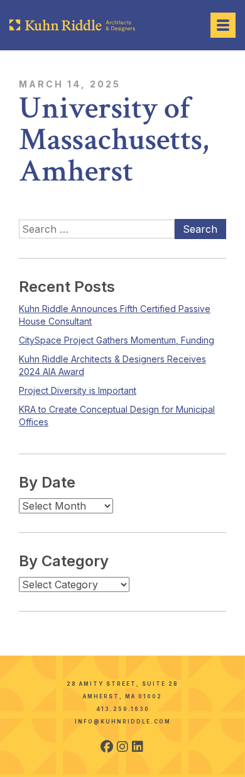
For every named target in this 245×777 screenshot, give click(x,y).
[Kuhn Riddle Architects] (72, 25)
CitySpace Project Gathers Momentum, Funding (116, 340)
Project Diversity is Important (77, 390)
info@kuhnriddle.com (123, 721)
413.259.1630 (123, 709)
